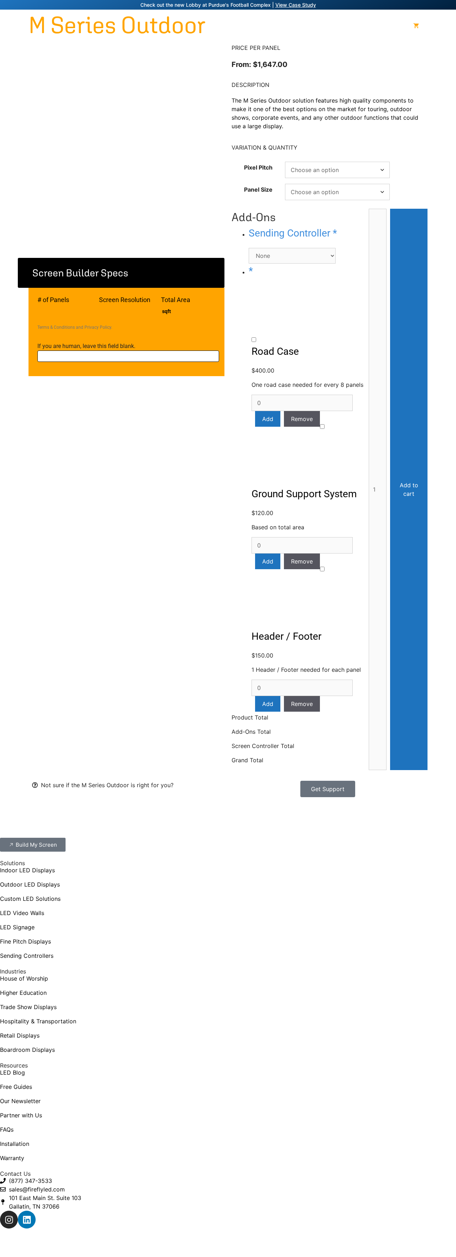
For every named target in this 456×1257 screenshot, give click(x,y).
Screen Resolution (124, 299)
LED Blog (12, 1072)
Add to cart (409, 489)
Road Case (275, 351)
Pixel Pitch (258, 167)
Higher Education (23, 992)
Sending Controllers (26, 955)
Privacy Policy (97, 327)
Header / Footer (286, 636)
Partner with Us (21, 1115)
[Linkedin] (27, 1220)
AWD (304, 1241)
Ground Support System (304, 494)
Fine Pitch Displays (25, 941)
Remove (302, 418)
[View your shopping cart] (416, 26)
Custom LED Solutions (30, 898)
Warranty (12, 1158)
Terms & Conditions (56, 327)
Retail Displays (20, 1035)
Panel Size (258, 189)
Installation (14, 1143)
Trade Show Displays (28, 1007)
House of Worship (24, 978)
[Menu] (433, 26)
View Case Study (295, 5)
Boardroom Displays (27, 1049)
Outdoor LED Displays (30, 884)
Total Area (175, 299)
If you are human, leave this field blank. (86, 346)
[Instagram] (9, 1220)
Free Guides (16, 1086)
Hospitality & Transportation (38, 1021)
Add (267, 418)
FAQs (7, 1129)
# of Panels (53, 299)
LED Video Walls (22, 912)
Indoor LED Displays (27, 870)
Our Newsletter (20, 1101)
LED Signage (17, 927)
